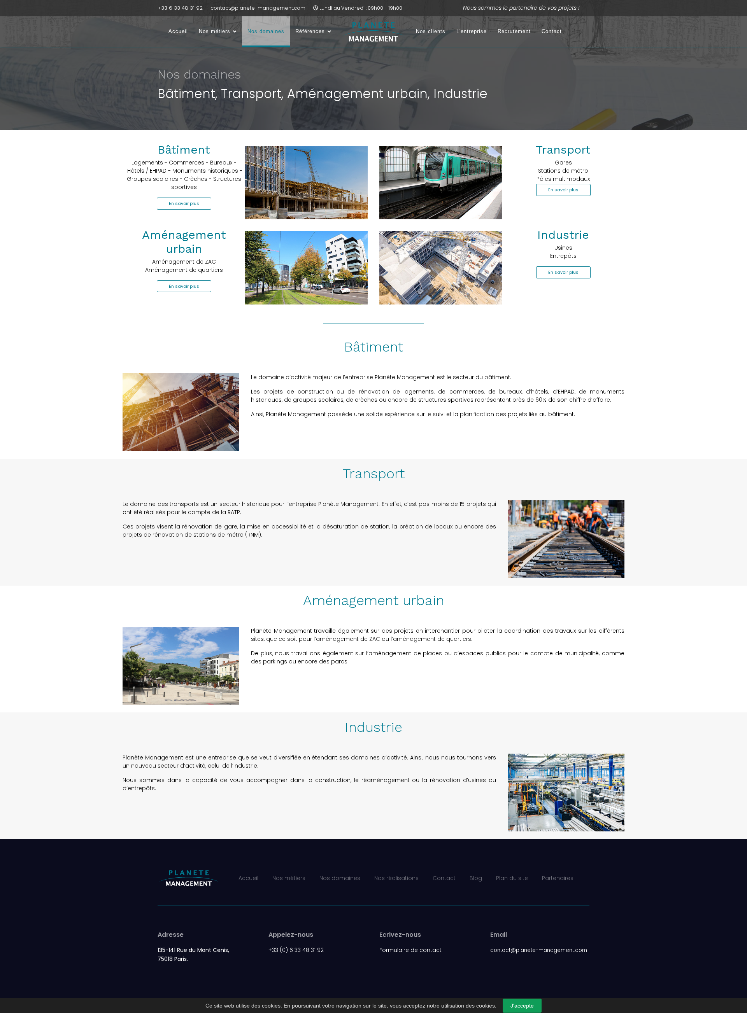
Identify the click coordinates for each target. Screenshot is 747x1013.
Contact (552, 31)
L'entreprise (471, 31)
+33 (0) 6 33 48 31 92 (296, 950)
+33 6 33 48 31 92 (180, 8)
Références (310, 31)
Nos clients (430, 31)
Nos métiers (214, 31)
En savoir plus (184, 203)
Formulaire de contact (410, 950)
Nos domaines (265, 31)
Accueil (178, 31)
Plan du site (512, 878)
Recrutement (514, 31)
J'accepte (522, 1006)
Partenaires (557, 878)
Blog (476, 878)
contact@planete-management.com (257, 8)
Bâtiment (184, 149)
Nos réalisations (396, 878)
